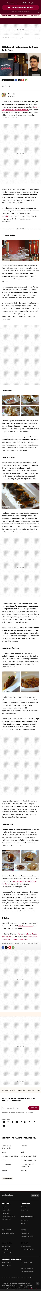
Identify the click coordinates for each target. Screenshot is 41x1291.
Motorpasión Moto (27, 1236)
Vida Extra (24, 1210)
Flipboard (22, 80)
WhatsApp (3, 1121)
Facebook (15, 80)
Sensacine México (27, 1268)
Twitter (19, 80)
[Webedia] (7, 1196)
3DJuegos (24, 1207)
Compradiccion (7, 1252)
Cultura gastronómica (29, 1156)
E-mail (26, 80)
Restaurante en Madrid (31, 943)
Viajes (11, 943)
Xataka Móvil (6, 1210)
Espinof (23, 1223)
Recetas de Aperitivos (10, 1156)
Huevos (24, 1170)
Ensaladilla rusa (20, 1090)
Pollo (4, 1160)
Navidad (21, 38)
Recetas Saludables (28, 1160)
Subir (34, 1195)
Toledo (18, 943)
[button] (11, 94)
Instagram (21, 1121)
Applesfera (5, 1213)
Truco (28, 38)
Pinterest (25, 1121)
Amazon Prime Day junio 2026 (28, 1165)
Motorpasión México (27, 1278)
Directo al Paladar (8, 1233)
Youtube (16, 1121)
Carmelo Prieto (7, 216)
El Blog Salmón (26, 1246)
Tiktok (33, 1121)
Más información (32, 1289)
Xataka (4, 1207)
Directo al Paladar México (10, 1278)
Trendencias (6, 1246)
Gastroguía (22, 15)
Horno (4, 1170)
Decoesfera (5, 1249)
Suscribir (34, 1108)
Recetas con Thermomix (6, 1147)
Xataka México (6, 1262)
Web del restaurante (25, 926)
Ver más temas (7, 1178)
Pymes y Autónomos (27, 1249)
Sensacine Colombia (27, 1271)
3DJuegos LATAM (26, 1262)
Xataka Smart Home (8, 1216)
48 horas (35, 15)
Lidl (15, 38)
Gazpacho (31, 1090)
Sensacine (24, 1220)
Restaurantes (8, 15)
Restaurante (36, 38)
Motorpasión (25, 1233)
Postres (24, 1146)
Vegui (4, 1152)
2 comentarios (8, 80)
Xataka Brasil (6, 1265)
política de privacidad (27, 1112)
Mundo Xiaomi (6, 1219)
